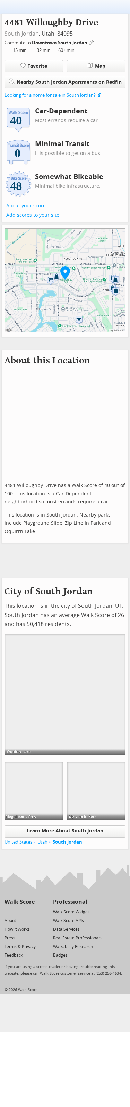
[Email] (30, 911)
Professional (70, 902)
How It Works (17, 929)
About (10, 920)
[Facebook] (19, 911)
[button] (65, 273)
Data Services (66, 929)
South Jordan (22, 33)
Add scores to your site (32, 215)
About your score (26, 206)
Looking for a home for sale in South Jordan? (50, 95)
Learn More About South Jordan (65, 831)
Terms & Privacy (20, 946)
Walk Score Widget (71, 912)
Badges (60, 955)
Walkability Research (73, 946)
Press (10, 938)
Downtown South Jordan (60, 42)
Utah (42, 842)
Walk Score (20, 902)
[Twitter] (8, 911)
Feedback (14, 955)
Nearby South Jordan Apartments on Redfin (69, 82)
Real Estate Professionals (77, 938)
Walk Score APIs (68, 920)
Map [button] (100, 66)
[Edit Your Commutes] (91, 41)
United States (18, 842)
